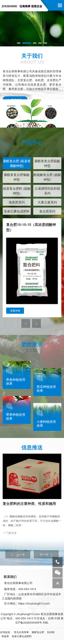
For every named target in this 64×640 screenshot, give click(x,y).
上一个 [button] (20, 554)
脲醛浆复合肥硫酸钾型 (47, 163)
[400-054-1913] (57, 562)
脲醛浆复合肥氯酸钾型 (17, 177)
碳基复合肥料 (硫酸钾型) (17, 190)
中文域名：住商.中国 (47, 618)
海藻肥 (5, 636)
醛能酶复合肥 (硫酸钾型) (47, 177)
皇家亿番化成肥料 (17, 211)
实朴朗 (50, 632)
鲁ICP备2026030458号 (39, 620)
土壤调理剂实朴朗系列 (47, 190)
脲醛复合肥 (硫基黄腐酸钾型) (17, 163)
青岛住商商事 (21, 632)
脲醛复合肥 (38, 632)
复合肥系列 (47, 211)
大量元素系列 (47, 202)
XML (46, 622)
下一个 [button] (44, 554)
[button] (18, 43)
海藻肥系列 (17, 202)
